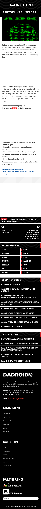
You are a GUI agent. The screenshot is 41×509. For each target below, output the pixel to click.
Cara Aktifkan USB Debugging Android (19, 322)
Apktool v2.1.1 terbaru (20, 12)
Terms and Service (9, 421)
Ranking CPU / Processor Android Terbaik (17, 355)
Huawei (5, 257)
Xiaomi (26, 272)
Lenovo (6, 265)
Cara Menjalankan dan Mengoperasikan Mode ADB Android (18, 296)
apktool (11, 219)
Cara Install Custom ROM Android (17, 313)
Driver (5, 447)
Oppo (25, 250)
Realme (26, 253)
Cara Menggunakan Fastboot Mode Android (18, 290)
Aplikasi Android (8, 458)
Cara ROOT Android (10, 284)
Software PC (30, 219)
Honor (5, 253)
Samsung (27, 261)
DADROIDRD (20, 5)
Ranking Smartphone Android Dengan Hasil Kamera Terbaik (19, 349)
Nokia (5, 272)
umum (14, 221)
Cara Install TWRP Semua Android (17, 309)
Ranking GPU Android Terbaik (15, 361)
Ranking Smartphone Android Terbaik (19, 343)
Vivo (25, 268)
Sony (25, 265)
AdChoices (6, 498)
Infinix (5, 261)
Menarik (5, 462)
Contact (5, 428)
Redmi (25, 257)
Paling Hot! (6, 451)
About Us (6, 432)
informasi (20, 219)
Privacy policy (7, 414)
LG (3, 268)
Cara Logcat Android (11, 326)
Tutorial (5, 455)
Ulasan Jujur (7, 466)
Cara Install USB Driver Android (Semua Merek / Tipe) (20, 303)
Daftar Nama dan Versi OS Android (18, 339)
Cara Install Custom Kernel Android (19, 317)
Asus (4, 250)
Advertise (6, 424)
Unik (4, 469)
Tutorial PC (6, 221)
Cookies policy (7, 417)
